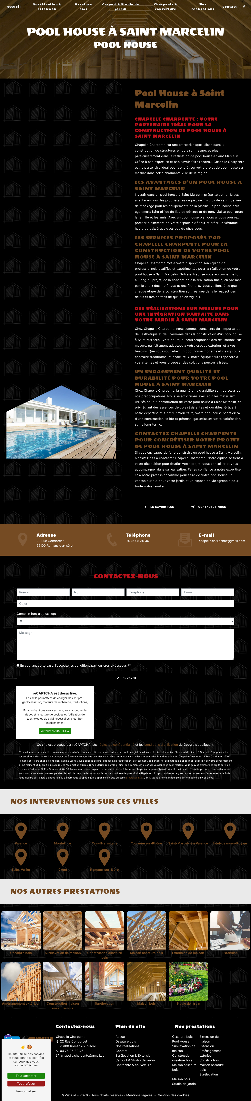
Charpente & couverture (165, 7)
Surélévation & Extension (47, 7)
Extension (206, 1046)
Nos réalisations (203, 7)
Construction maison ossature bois (211, 1065)
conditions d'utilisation (161, 744)
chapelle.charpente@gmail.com (222, 541)
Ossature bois (83, 7)
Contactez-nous (212, 506)
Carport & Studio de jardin (120, 7)
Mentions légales (139, 1095)
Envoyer (129, 678)
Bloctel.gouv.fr (134, 777)
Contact (229, 6)
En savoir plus (162, 506)
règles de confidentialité (116, 744)
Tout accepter (26, 1076)
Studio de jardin (184, 1084)
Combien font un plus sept (36, 614)
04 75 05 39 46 (137, 541)
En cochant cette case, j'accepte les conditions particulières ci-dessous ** (75, 665)
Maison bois (181, 1079)
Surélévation (208, 1074)
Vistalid (70, 1095)
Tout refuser (26, 1083)
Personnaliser (26, 1091)
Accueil (14, 6)
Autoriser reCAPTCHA (55, 731)
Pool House (180, 1041)
